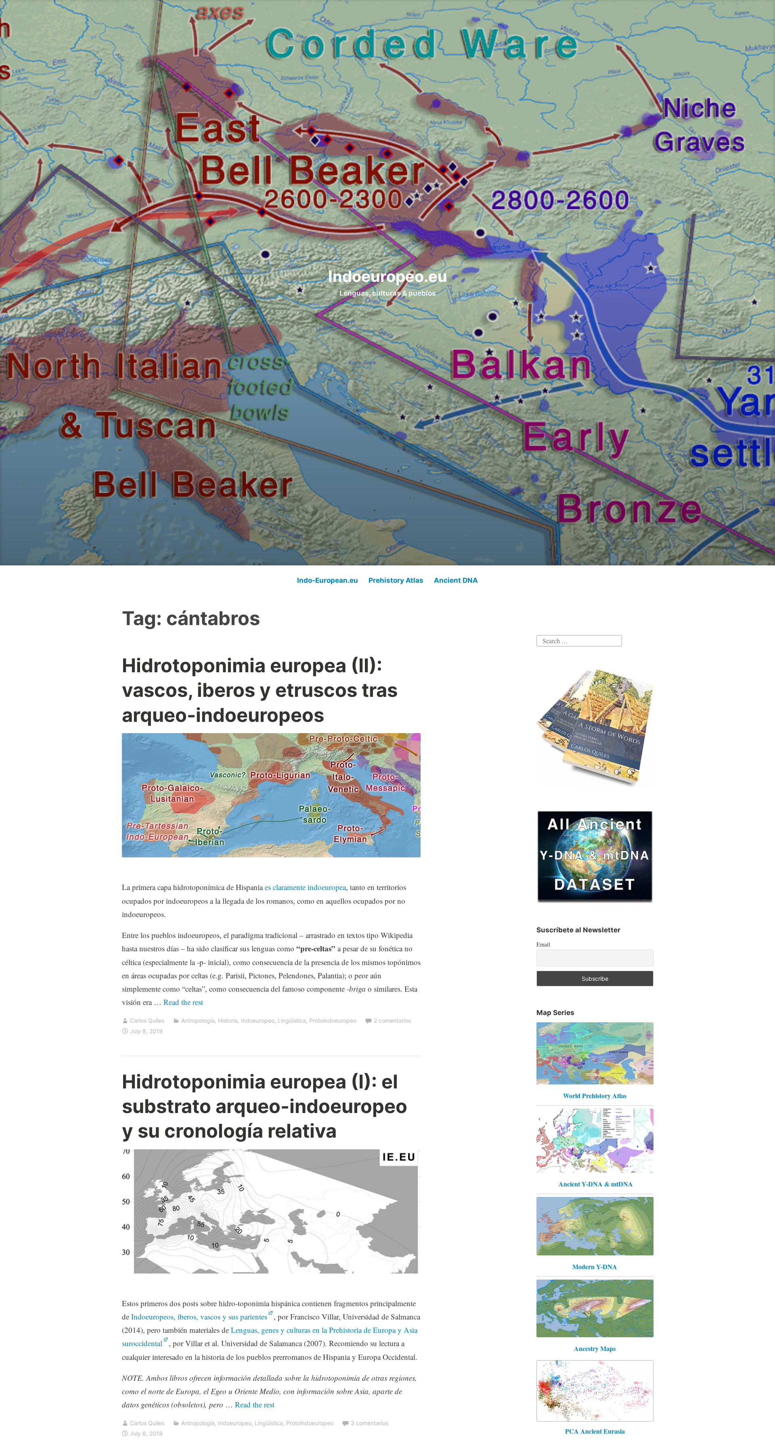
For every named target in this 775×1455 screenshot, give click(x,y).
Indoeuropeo (257, 1020)
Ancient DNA (456, 580)
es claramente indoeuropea (305, 887)
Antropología (198, 1020)
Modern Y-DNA (594, 1266)
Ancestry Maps (595, 1348)
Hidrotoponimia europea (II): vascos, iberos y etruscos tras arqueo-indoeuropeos (260, 690)
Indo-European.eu (327, 580)
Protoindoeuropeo (332, 1020)
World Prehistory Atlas (594, 1095)
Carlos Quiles (147, 1020)
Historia (228, 1020)
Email (543, 944)
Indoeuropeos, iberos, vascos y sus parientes (199, 1316)
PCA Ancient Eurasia (595, 1431)
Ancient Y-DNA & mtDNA (596, 1183)
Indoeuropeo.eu (387, 276)
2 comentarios (392, 1020)
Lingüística (292, 1020)
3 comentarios (369, 1423)
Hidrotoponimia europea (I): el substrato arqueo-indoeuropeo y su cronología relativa (264, 1106)
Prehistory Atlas (396, 580)
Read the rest (184, 1002)
